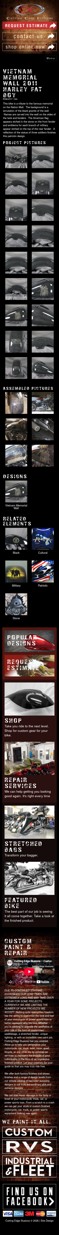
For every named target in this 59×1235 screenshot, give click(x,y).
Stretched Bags (24, 847)
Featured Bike (21, 903)
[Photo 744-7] (16, 236)
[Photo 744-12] (43, 289)
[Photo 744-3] (16, 184)
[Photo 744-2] (43, 157)
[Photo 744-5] (16, 210)
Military (16, 585)
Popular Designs (22, 640)
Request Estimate (23, 665)
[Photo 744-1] (16, 157)
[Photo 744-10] (43, 263)
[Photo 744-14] (43, 316)
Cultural (43, 552)
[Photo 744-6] (43, 210)
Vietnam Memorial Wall (16, 506)
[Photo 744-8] (43, 236)
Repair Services (21, 783)
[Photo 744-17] (16, 368)
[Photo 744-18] (43, 368)
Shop (13, 720)
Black (16, 552)
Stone (16, 618)
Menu (51, 58)
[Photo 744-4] (43, 184)
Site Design (47, 1220)
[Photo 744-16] (43, 342)
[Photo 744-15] (16, 342)
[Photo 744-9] (16, 263)
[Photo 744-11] (16, 289)
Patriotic (43, 585)
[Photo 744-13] (16, 316)
